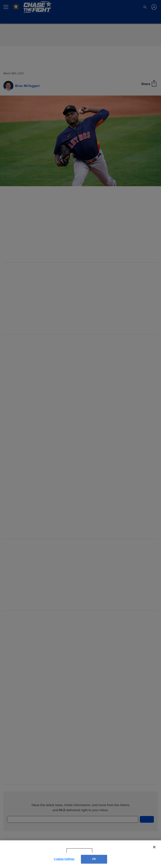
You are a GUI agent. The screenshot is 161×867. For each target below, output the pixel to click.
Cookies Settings (64, 859)
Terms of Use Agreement (106, 850)
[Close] (154, 847)
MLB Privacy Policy (73, 850)
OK (94, 859)
